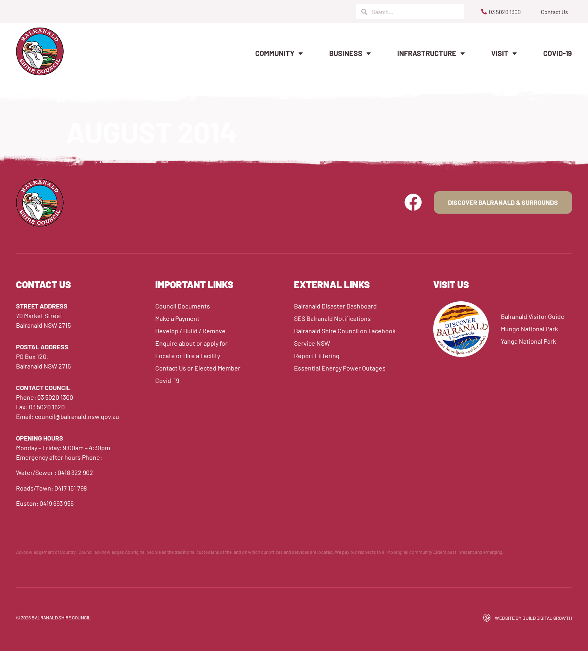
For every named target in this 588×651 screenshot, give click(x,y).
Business (345, 53)
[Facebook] (413, 202)
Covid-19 (557, 53)
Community (274, 53)
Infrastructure (426, 53)
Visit (499, 53)
